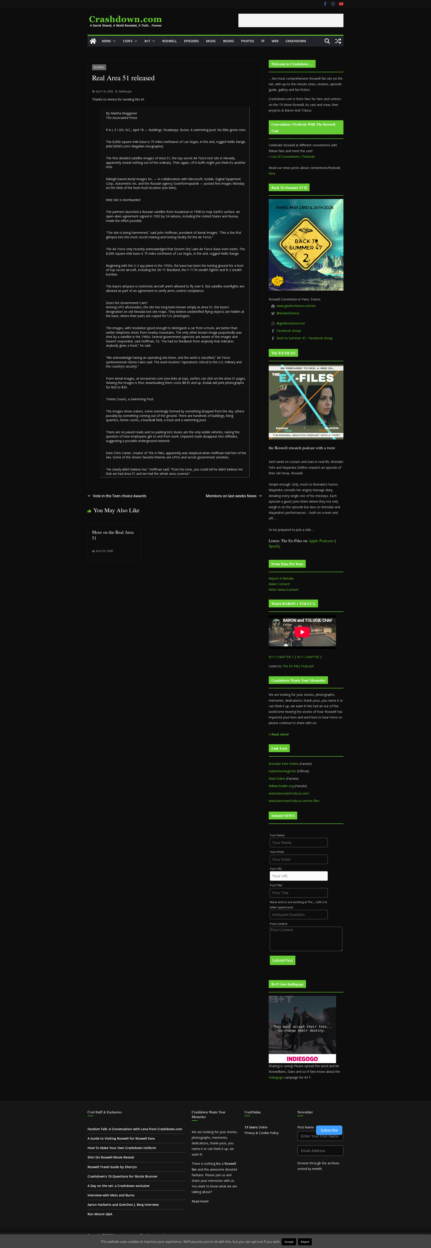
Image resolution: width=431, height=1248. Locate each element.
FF (262, 41)
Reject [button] (305, 1242)
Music (211, 41)
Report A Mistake (281, 578)
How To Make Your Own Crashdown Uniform (122, 1148)
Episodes (191, 41)
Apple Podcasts (321, 540)
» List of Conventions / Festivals (292, 156)
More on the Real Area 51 (113, 535)
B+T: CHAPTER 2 (309, 657)
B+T (147, 41)
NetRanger (125, 91)
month (317, 1169)
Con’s (127, 41)
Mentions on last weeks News (231, 495)
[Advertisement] (290, 20)
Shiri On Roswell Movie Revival (111, 1157)
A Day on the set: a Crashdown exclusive (119, 1186)
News (106, 41)
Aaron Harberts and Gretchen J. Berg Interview (123, 1204)
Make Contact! (279, 584)
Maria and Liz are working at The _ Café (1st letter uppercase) (298, 904)
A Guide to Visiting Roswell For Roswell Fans (121, 1138)
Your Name (277, 835)
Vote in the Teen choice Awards (119, 495)
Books (228, 41)
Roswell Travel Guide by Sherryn (112, 1167)
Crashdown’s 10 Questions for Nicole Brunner (123, 1176)
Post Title (276, 885)
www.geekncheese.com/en (296, 306)
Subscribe (329, 1130)
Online (256, 1127)
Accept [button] (288, 1242)
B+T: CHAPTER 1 (281, 657)
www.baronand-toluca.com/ (289, 793)
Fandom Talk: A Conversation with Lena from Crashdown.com (135, 1129)
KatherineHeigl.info (282, 771)
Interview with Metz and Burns (111, 1195)
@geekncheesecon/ (291, 323)
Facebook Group (289, 330)
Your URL (276, 869)
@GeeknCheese (288, 313)
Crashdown (296, 41)
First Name (305, 1127)
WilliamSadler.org (281, 786)
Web (275, 41)
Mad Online (277, 778)
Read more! (200, 1201)
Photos (247, 41)
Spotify (275, 546)
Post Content (278, 924)
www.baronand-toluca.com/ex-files (294, 801)
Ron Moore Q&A (100, 1214)
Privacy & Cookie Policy (261, 1133)
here (272, 173)
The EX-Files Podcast (297, 666)
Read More (321, 1241)
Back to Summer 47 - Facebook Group (305, 338)
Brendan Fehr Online (284, 764)
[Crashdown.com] (93, 41)
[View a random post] (338, 41)
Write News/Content (283, 589)
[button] (113, 41)
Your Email (277, 852)
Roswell (169, 41)
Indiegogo (276, 1077)
